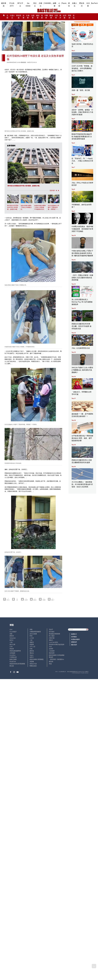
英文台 (35, 4)
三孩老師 (51, 651)
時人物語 (51, 636)
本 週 (82, 24)
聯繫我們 (74, 642)
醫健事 (51, 17)
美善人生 (74, 4)
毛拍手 (51, 629)
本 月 (89, 24)
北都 (7, 17)
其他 (74, 17)
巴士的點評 (13, 631)
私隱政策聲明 (75, 639)
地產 (42, 17)
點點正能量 (13, 659)
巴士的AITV (11, 4)
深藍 (11, 634)
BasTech (94, 3)
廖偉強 (32, 651)
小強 (11, 642)
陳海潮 (51, 661)
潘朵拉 (32, 653)
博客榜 (69, 17)
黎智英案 (18, 17)
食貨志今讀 (33, 663)
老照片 (32, 657)
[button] (56, 190)
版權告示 (74, 634)
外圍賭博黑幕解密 (35, 631)
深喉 (31, 629)
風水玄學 (12, 644)
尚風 (31, 648)
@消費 (64, 17)
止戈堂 (32, 638)
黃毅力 (51, 640)
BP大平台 (20, 4)
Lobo (11, 646)
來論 (50, 663)
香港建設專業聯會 (54, 634)
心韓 (59, 4)
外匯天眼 (51, 638)
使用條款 (74, 636)
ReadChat (13, 661)
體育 (69, 4)
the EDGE (28, 4)
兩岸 (60, 17)
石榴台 (40, 4)
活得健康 (12, 653)
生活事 (88, 4)
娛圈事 (54, 4)
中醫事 (46, 17)
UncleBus (13, 655)
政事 (23, 17)
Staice (31, 655)
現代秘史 (51, 631)
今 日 (74, 24)
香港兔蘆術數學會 (15, 651)
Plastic (64, 3)
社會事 (27, 17)
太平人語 (32, 646)
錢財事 (37, 17)
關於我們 (74, 644)
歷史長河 (81, 4)
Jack (50, 646)
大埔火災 (12, 17)
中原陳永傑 (13, 657)
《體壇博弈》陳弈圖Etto (56, 659)
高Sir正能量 (33, 634)
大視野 (56, 17)
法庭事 (32, 17)
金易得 (51, 648)
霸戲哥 (32, 642)
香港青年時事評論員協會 (56, 644)
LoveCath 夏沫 (53, 642)
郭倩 (31, 636)
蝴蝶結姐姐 (33, 666)
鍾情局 (12, 636)
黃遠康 (12, 648)
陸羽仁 (12, 640)
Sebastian (13, 638)
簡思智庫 (51, 653)
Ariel (11, 629)
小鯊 (31, 640)
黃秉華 (32, 644)
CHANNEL (47, 3)
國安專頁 (3, 4)
